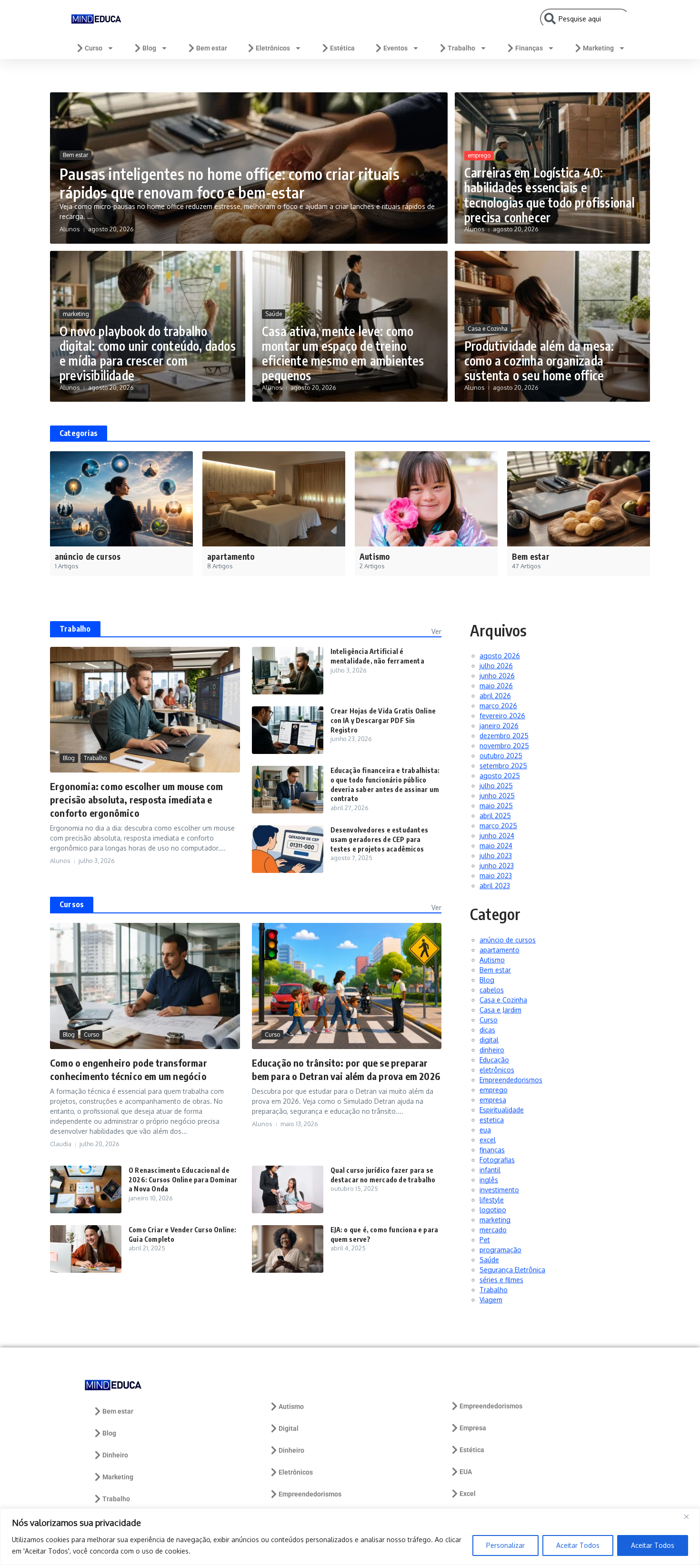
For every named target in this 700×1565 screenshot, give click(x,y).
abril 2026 (495, 696)
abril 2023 (495, 886)
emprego (479, 155)
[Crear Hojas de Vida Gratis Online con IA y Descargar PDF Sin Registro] (287, 730)
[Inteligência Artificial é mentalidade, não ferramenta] (287, 670)
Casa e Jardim (500, 1010)
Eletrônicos (273, 48)
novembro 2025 (504, 746)
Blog (149, 48)
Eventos (395, 48)
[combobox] (585, 19)
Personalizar (505, 1545)
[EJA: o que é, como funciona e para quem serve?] (287, 1249)
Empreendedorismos (511, 1080)
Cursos (72, 904)
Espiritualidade (502, 1110)
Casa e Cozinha (488, 328)
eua (485, 1130)
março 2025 (498, 826)
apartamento (500, 950)
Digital (289, 1428)
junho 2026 (497, 676)
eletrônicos (497, 1070)
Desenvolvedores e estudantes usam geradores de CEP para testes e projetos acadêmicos (379, 839)
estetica (492, 1120)
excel (488, 1140)
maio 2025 (496, 806)
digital (489, 1040)
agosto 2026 (500, 656)
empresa (493, 1100)
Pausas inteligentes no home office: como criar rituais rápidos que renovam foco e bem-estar (230, 182)
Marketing (598, 48)
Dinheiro (115, 1455)
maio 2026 (496, 686)
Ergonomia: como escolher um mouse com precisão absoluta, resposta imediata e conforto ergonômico (136, 799)
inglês (489, 1180)
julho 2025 (496, 786)
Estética (342, 48)
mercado (493, 1230)
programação (500, 1250)
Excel (468, 1493)
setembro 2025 (503, 766)
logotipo (493, 1210)
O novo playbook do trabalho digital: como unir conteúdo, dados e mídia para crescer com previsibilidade (148, 353)
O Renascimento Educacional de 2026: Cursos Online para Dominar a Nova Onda (183, 1179)
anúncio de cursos (508, 940)
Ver (436, 631)
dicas (487, 1030)
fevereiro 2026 (502, 716)
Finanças (529, 48)
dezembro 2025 (504, 736)
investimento (499, 1190)
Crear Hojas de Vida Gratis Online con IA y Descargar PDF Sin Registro (383, 720)
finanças (492, 1150)
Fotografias (497, 1160)
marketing (76, 313)
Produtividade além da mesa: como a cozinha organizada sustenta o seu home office (539, 360)
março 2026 (498, 706)
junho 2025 (497, 796)
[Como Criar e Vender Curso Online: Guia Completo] (85, 1249)
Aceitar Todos (578, 1545)
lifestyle (492, 1200)
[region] (350, 1536)
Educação (494, 1060)
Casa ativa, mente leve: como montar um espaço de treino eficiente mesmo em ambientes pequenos (343, 353)
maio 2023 (496, 876)
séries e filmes (501, 1280)
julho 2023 (496, 856)
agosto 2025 (500, 776)
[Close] (690, 1516)
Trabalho (461, 48)
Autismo (492, 960)
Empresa (473, 1428)
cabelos (492, 990)
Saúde (273, 313)
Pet (485, 1240)
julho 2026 (496, 666)
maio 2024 (496, 846)
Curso (93, 48)
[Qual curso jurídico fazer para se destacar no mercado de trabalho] (287, 1189)
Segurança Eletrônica (512, 1270)
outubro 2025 (501, 756)
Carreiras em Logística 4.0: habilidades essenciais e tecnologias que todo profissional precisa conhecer (549, 195)
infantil (490, 1170)
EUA (466, 1472)
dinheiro (492, 1050)
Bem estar (211, 48)
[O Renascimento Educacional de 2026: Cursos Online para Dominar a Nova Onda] (85, 1189)
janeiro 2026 (499, 726)
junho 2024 (497, 836)
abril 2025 (495, 816)
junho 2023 (497, 866)
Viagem (491, 1300)
